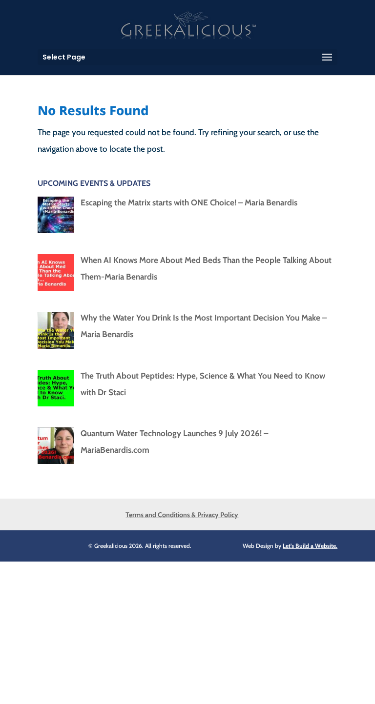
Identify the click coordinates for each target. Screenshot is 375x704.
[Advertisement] (187, 630)
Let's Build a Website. (310, 545)
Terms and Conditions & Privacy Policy (181, 514)
